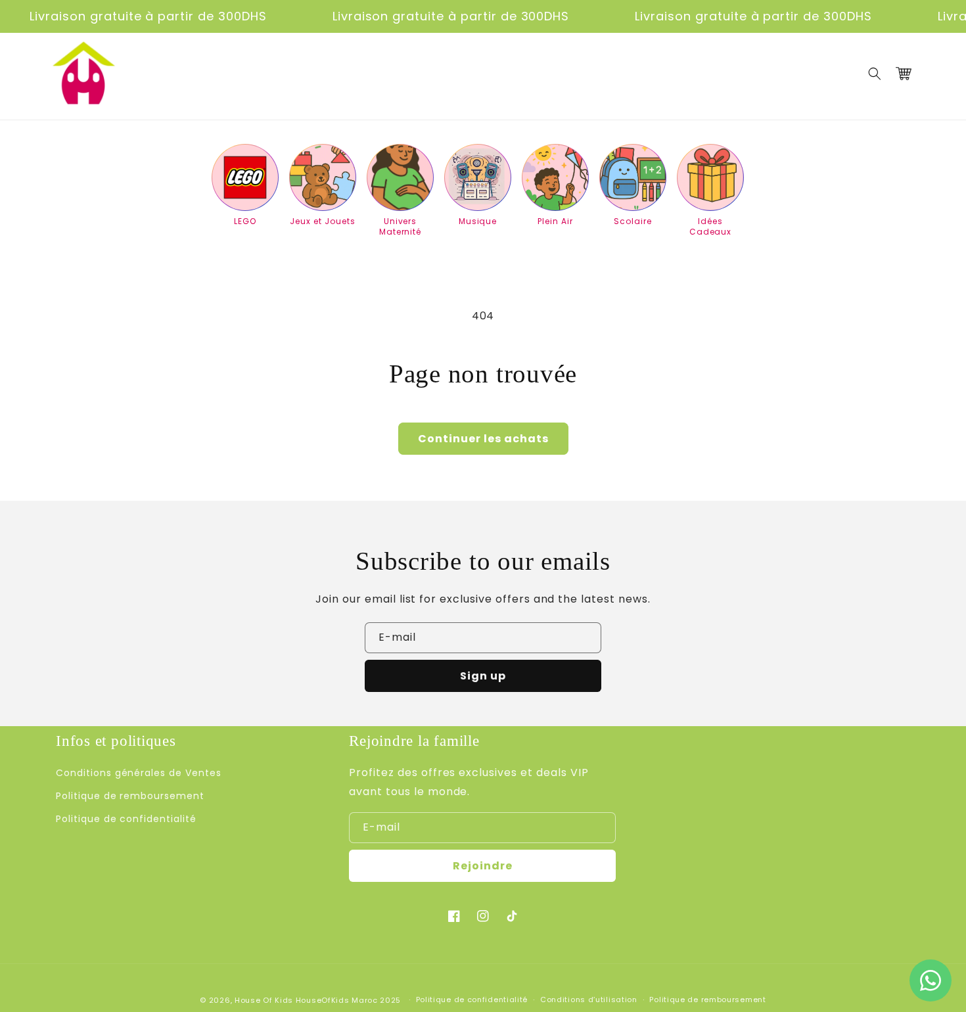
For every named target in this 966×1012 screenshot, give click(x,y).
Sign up (483, 675)
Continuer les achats (483, 438)
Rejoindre (483, 865)
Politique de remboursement (130, 795)
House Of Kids (264, 1000)
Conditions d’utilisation (588, 999)
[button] (874, 73)
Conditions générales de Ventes (138, 772)
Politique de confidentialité (126, 818)
